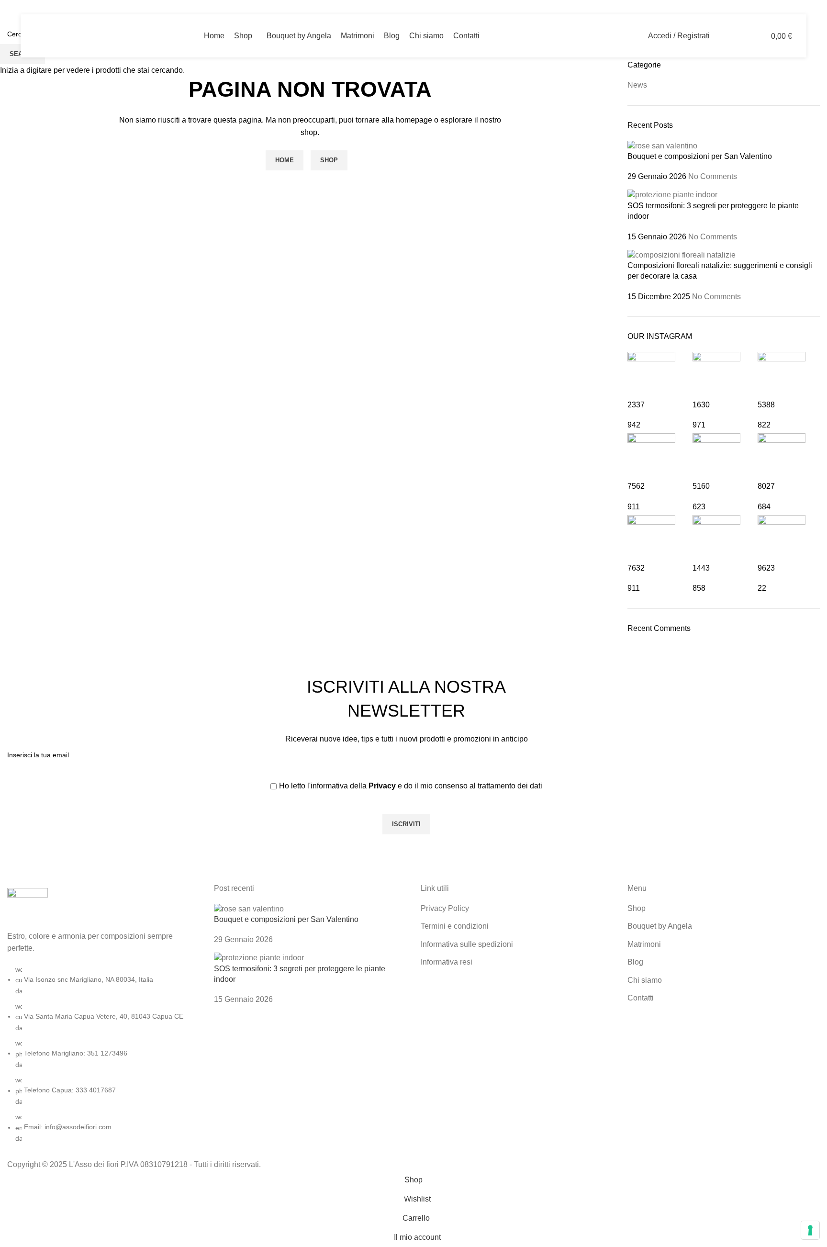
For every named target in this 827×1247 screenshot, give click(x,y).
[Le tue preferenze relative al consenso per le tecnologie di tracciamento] (810, 1230)
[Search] (723, 35)
